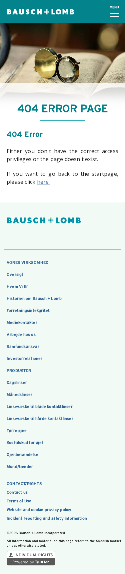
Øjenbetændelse (22, 454)
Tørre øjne (17, 430)
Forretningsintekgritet (28, 310)
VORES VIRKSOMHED (27, 262)
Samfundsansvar (23, 346)
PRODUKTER (19, 370)
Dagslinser (17, 382)
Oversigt (15, 274)
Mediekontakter (22, 322)
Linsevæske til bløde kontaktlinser (40, 406)
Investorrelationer (25, 358)
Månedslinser (19, 394)
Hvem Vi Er (17, 286)
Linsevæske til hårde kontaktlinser (40, 418)
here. (43, 181)
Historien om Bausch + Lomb (34, 298)
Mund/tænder (20, 466)
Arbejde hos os (21, 334)
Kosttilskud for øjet (25, 442)
